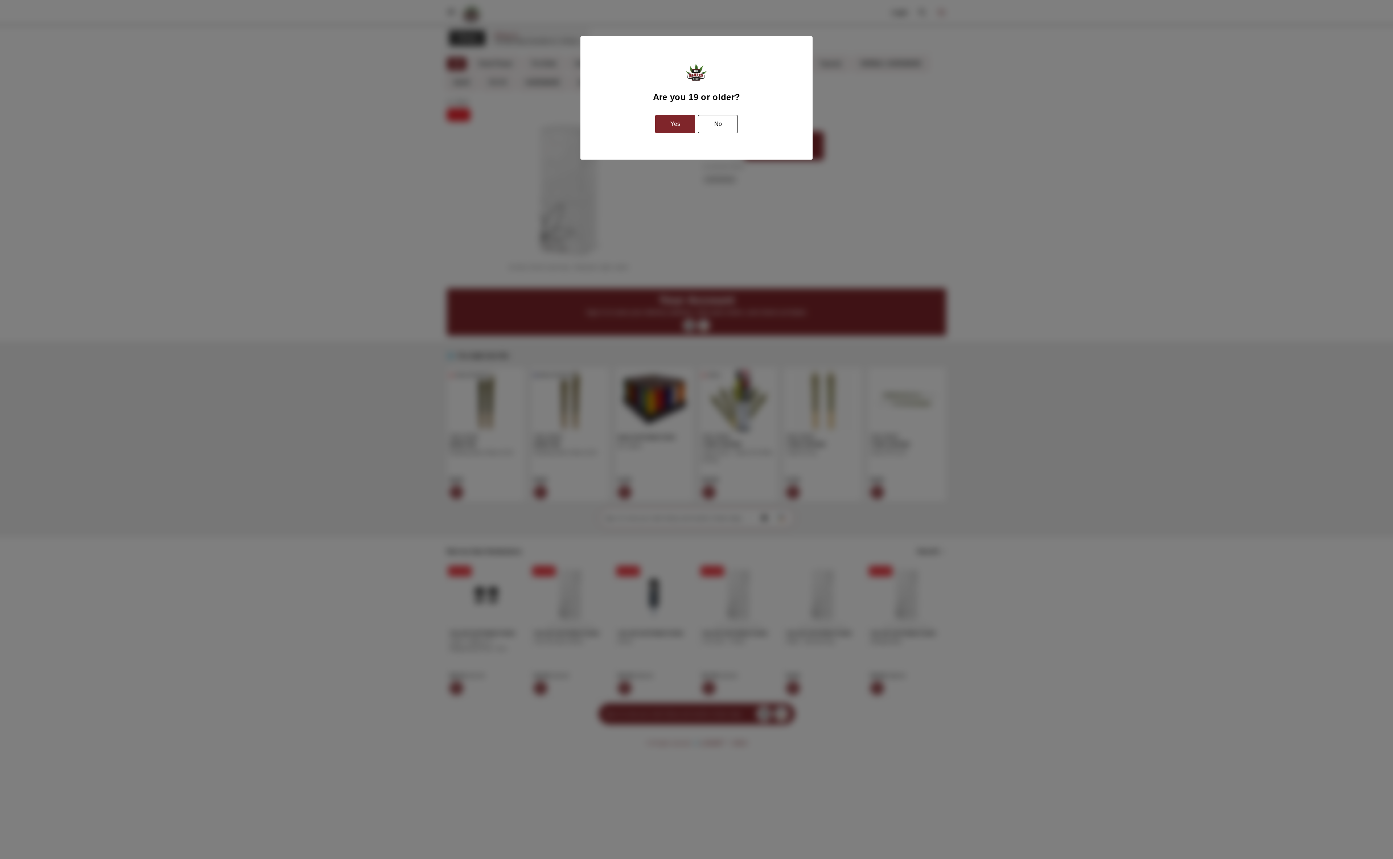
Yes (675, 124)
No (718, 124)
